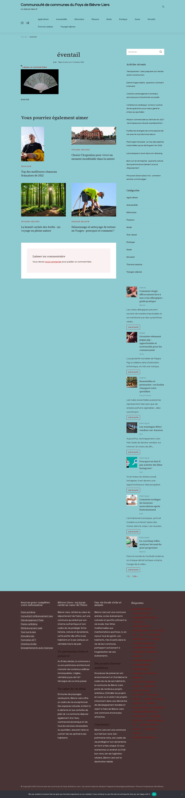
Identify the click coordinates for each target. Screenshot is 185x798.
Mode (109, 19)
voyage (136, 729)
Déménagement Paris (32, 620)
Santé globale (140, 716)
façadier (137, 656)
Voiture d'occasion (149, 725)
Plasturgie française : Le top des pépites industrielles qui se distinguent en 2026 (145, 143)
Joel (55, 62)
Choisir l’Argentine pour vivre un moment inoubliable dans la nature (93, 157)
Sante (137, 19)
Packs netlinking (29, 624)
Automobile (61, 19)
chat (141, 635)
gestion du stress (142, 665)
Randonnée (158, 708)
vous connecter (53, 262)
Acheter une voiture (141, 609)
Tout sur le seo (28, 632)
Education (79, 19)
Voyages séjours (68, 27)
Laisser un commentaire (34, 67)
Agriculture (43, 19)
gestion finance (141, 669)
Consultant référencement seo (37, 616)
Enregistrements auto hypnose (37, 648)
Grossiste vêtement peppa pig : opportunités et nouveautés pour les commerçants (150, 343)
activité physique (142, 613)
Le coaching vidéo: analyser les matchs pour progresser (150, 544)
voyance (137, 733)
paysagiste (152, 695)
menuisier (149, 686)
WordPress (158, 786)
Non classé (131, 234)
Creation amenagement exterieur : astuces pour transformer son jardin (142, 95)
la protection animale (144, 682)
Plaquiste (138, 703)
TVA (134, 725)
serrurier (155, 716)
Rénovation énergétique (145, 712)
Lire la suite (133, 327)
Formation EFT (28, 640)
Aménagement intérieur (145, 618)
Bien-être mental (141, 630)
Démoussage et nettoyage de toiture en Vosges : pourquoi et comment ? (93, 228)
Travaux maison (45, 27)
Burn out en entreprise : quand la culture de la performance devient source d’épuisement (144, 164)
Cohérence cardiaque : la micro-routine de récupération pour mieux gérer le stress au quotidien (144, 108)
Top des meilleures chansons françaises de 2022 (39, 173)
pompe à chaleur (141, 708)
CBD (134, 635)
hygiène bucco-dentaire (145, 673)
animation (138, 622)
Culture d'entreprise (143, 643)
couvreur (155, 639)
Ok (154, 794)
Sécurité (151, 19)
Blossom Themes (135, 786)
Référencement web (31, 628)
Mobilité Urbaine (141, 690)
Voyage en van (150, 729)
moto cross (138, 695)
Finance (95, 19)
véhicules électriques (144, 737)
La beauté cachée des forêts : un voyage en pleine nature (40, 228)
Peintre (136, 699)
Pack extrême (28, 612)
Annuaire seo (27, 636)
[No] (182, 794)
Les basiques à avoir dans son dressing (144, 153)
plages (160, 699)
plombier (150, 703)
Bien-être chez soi (142, 626)
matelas (137, 686)
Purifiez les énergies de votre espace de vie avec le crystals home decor (144, 132)
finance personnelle (143, 660)
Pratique (123, 19)
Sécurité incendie (154, 720)
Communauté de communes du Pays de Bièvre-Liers (65, 5)
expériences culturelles (145, 652)
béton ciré (158, 630)
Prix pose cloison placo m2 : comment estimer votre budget (143, 177)
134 (134, 576)
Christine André (28, 644)
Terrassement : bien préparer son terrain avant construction (145, 73)
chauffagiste (154, 635)
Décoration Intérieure (144, 648)
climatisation (140, 639)
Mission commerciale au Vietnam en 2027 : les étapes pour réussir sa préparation (145, 121)
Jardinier (137, 678)
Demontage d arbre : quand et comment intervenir (145, 84)
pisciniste (148, 699)
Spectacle (138, 720)
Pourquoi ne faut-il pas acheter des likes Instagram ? (150, 465)
